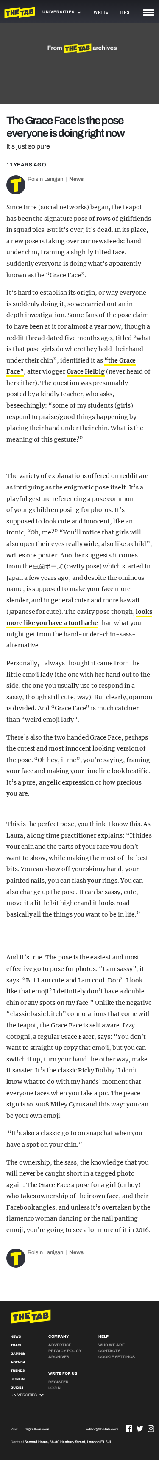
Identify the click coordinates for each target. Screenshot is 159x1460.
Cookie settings (116, 1357)
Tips (124, 12)
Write (101, 12)
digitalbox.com (37, 1429)
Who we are (111, 1345)
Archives (58, 1357)
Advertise (59, 1345)
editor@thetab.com (102, 1429)
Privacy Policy (64, 1351)
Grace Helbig (86, 371)
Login (54, 1388)
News (76, 179)
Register (58, 1382)
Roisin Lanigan (45, 179)
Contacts (109, 1351)
